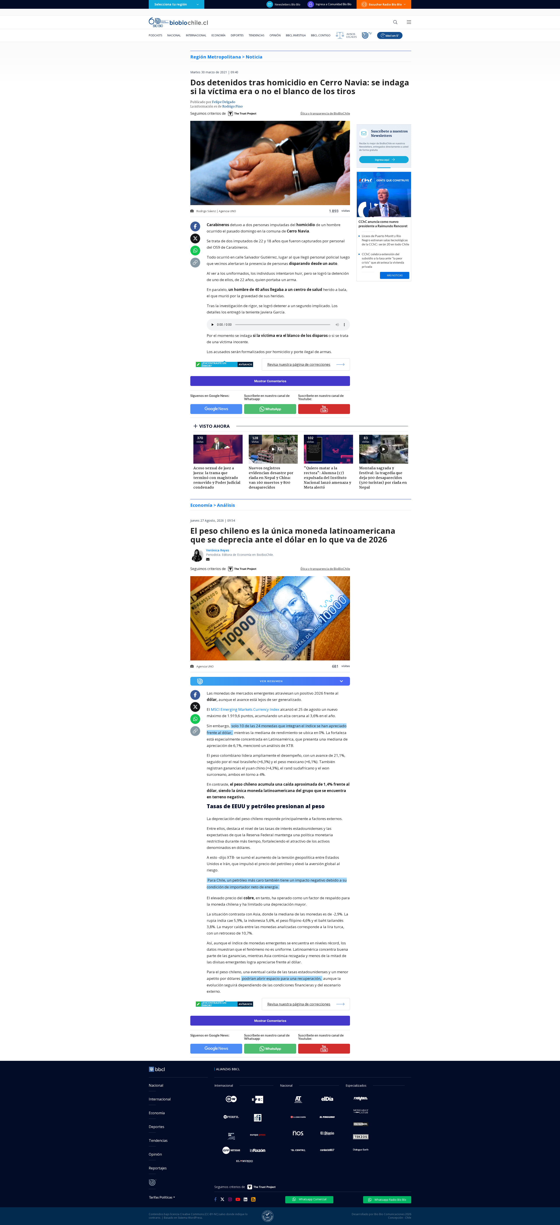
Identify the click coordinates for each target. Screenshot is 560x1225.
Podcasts (155, 35)
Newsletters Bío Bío (287, 4)
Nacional (174, 35)
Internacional (196, 35)
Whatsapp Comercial (312, 1199)
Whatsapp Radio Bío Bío (390, 1200)
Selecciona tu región (170, 4)
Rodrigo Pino (232, 106)
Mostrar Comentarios (270, 381)
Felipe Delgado (223, 102)
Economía (219, 35)
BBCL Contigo (321, 35)
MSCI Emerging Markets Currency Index (245, 709)
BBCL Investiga (296, 35)
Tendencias (256, 35)
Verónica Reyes (217, 550)
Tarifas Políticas (160, 1197)
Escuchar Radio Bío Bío (385, 4)
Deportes (237, 35)
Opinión (275, 35)
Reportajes (158, 1168)
